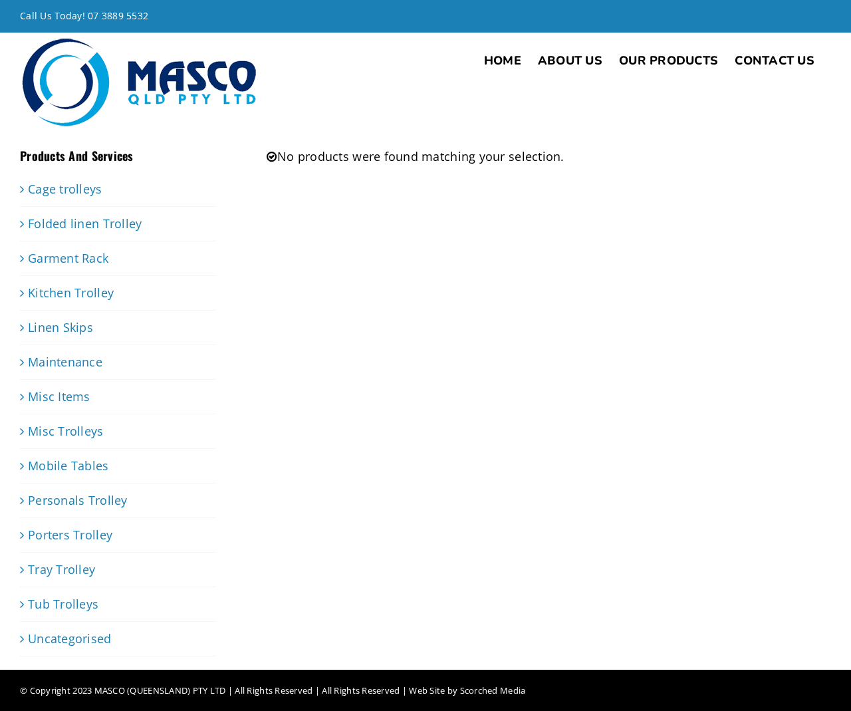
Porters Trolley (70, 535)
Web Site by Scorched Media (467, 690)
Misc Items (59, 396)
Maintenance (65, 362)
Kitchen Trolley (71, 293)
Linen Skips (60, 327)
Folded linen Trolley (85, 223)
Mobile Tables (68, 466)
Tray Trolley (61, 569)
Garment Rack (68, 258)
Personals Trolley (78, 500)
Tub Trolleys (63, 604)
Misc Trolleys (66, 431)
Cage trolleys (65, 189)
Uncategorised (70, 638)
